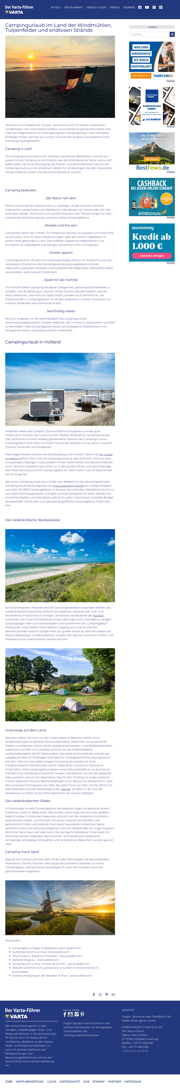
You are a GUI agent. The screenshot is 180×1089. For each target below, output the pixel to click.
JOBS (8, 1081)
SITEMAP (99, 1081)
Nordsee (98, 615)
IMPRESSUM (132, 1081)
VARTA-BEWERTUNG (30, 1081)
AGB (86, 1081)
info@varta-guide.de (135, 1050)
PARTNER (114, 1081)
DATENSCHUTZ (70, 1081)
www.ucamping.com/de (68, 485)
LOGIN (51, 1081)
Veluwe (65, 789)
